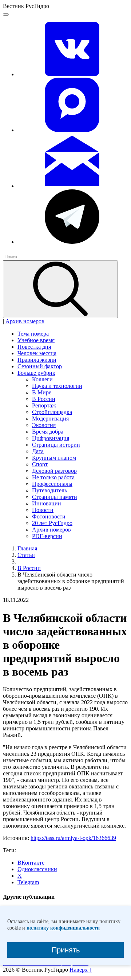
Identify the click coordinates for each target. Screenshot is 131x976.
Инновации (46, 503)
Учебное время (36, 340)
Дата (38, 451)
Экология (44, 425)
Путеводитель (49, 490)
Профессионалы (52, 484)
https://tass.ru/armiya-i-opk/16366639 (73, 838)
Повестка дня (34, 347)
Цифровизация (50, 438)
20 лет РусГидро (52, 523)
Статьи (26, 555)
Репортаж (44, 405)
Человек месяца (36, 353)
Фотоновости (49, 516)
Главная (27, 548)
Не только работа (53, 477)
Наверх (81, 970)
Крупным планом (54, 458)
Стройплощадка (52, 412)
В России (43, 399)
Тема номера (33, 334)
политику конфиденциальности (63, 928)
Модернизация (50, 418)
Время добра (47, 431)
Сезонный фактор (39, 366)
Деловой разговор (54, 471)
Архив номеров (24, 321)
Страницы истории (56, 445)
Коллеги (42, 379)
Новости (42, 510)
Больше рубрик (36, 373)
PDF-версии (47, 536)
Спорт (40, 464)
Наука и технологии (57, 386)
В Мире (41, 392)
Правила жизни (36, 360)
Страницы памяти (54, 497)
